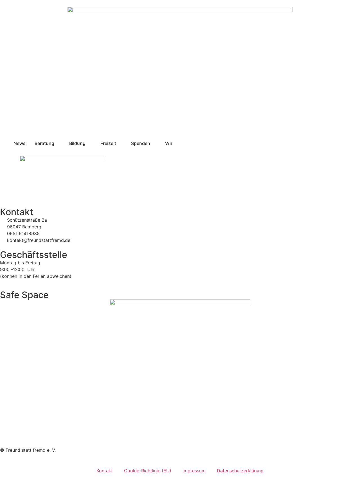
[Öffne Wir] (176, 143)
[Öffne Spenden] (154, 143)
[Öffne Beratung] (58, 143)
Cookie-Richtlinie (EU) (147, 470)
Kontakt (104, 470)
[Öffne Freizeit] (120, 143)
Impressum (194, 470)
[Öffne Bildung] (89, 143)
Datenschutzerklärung (240, 470)
